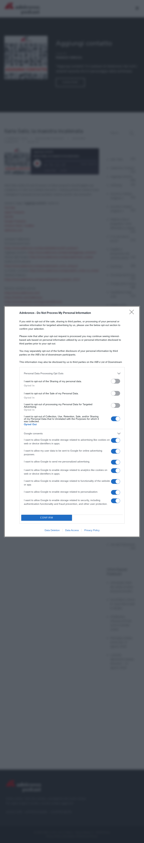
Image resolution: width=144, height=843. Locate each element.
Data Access (72, 530)
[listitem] (72, 373)
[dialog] (72, 421)
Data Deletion (52, 530)
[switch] (115, 381)
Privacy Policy (92, 530)
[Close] (132, 313)
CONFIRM (46, 517)
